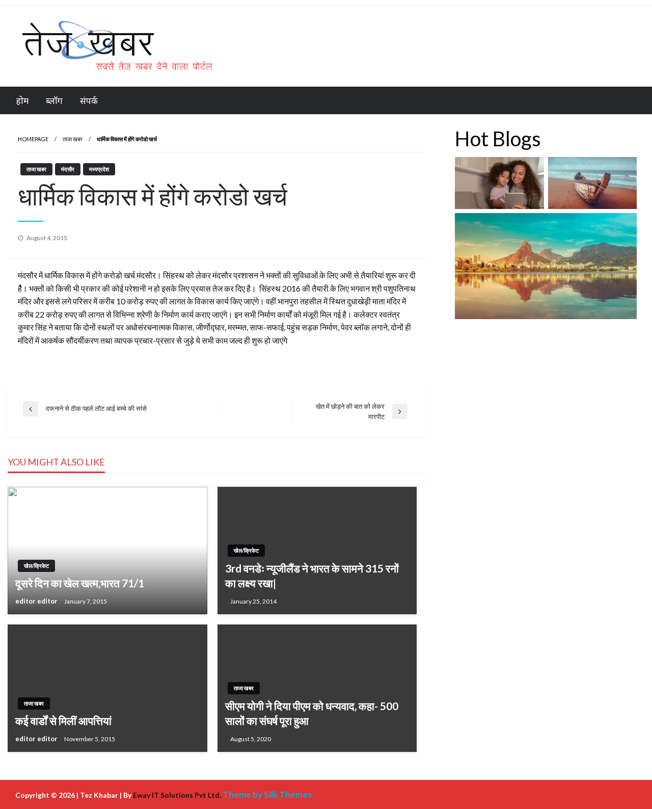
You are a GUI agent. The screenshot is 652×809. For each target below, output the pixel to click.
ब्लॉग (54, 101)
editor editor (37, 601)
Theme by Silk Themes (267, 794)
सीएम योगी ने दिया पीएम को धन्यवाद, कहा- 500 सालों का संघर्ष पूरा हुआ (311, 713)
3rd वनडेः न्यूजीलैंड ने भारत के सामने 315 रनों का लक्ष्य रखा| (312, 575)
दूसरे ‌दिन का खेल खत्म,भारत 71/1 (79, 583)
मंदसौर (67, 169)
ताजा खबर (73, 139)
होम (22, 101)
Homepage (33, 139)
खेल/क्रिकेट (36, 565)
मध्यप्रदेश (99, 169)
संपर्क (89, 101)
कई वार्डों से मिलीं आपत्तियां (63, 720)
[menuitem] (22, 100)
